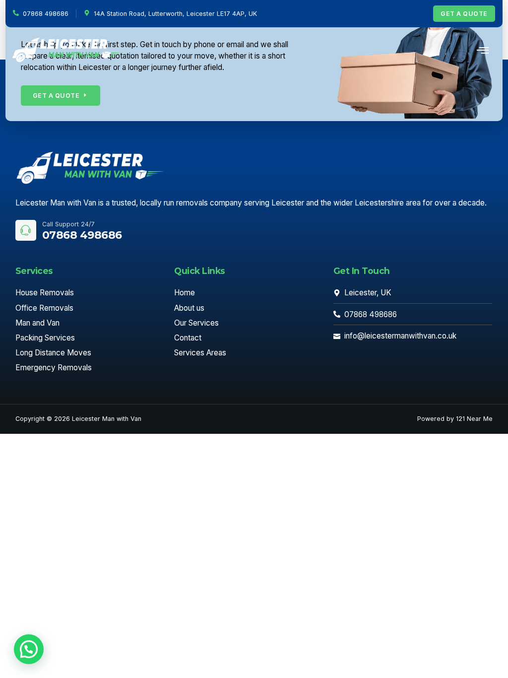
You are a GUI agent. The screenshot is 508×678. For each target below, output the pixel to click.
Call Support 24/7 (68, 224)
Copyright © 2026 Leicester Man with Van (78, 418)
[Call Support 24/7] (25, 230)
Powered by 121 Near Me (455, 418)
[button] (29, 649)
